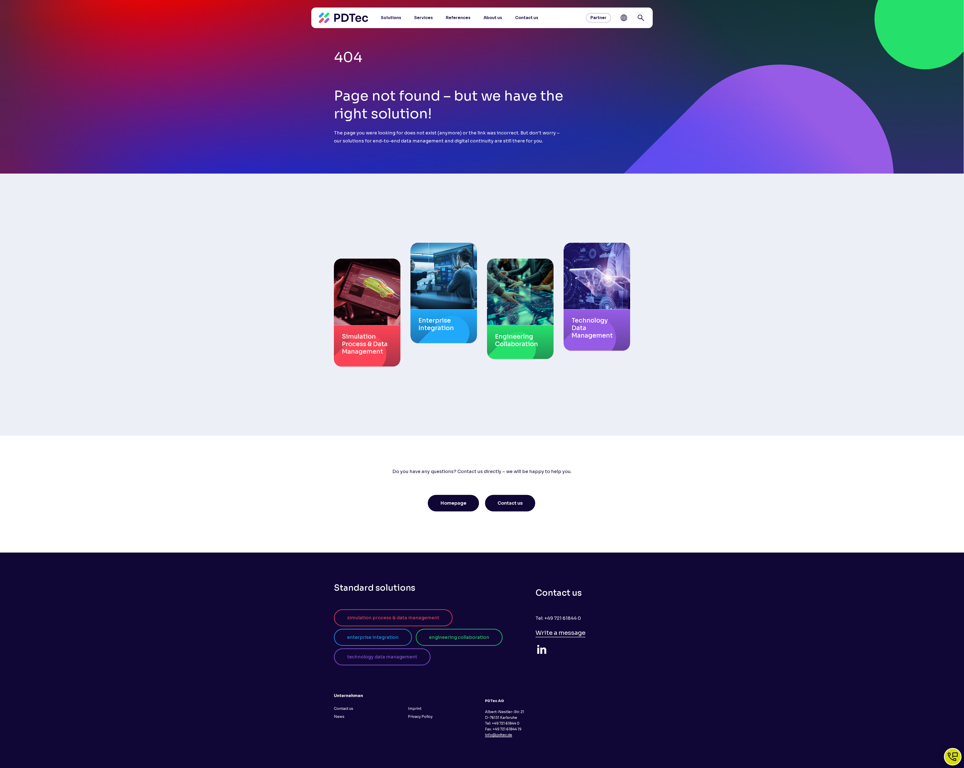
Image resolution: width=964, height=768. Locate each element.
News (339, 716)
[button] (453, 503)
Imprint (414, 708)
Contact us (343, 708)
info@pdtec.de (498, 735)
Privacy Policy (420, 716)
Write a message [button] (560, 633)
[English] (624, 17)
